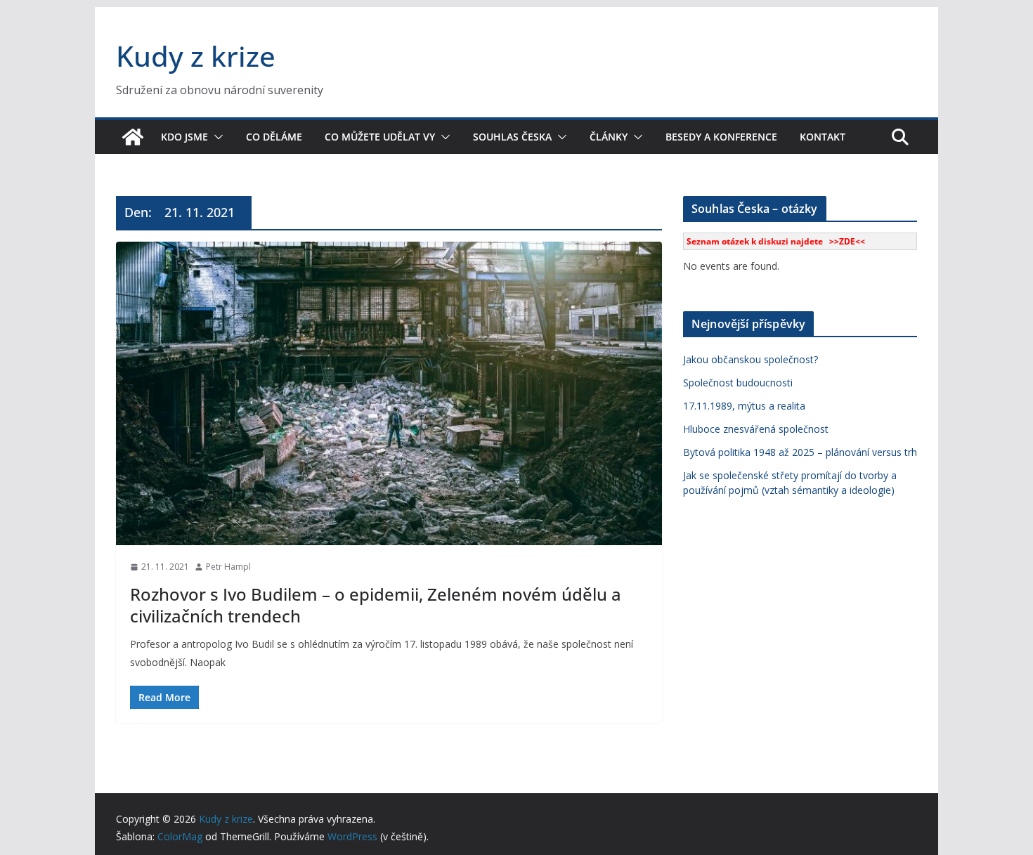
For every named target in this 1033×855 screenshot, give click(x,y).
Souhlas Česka (512, 136)
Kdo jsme (184, 136)
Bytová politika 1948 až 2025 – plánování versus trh (800, 452)
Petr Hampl (228, 567)
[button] (215, 137)
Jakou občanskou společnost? (750, 359)
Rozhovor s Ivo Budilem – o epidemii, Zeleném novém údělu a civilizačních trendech (375, 604)
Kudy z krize (195, 56)
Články (609, 136)
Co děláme (274, 136)
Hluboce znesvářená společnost (756, 429)
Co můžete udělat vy (380, 136)
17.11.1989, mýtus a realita (744, 405)
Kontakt (822, 136)
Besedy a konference (721, 136)
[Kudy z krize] (133, 137)
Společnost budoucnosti (738, 382)
